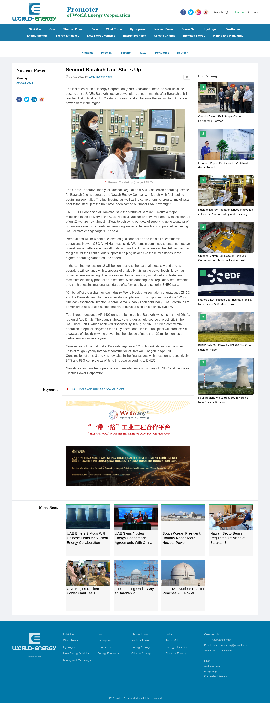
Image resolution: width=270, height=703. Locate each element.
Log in (239, 12)
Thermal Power (73, 29)
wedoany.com (212, 666)
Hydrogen (211, 29)
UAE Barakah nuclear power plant (97, 389)
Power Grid (189, 29)
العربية (143, 52)
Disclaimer (226, 650)
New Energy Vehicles (101, 35)
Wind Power (114, 29)
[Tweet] (191, 12)
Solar (94, 29)
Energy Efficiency (67, 35)
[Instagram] (198, 12)
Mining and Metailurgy (228, 35)
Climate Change (164, 35)
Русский (107, 52)
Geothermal (233, 29)
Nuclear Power (164, 29)
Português (162, 52)
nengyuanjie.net (213, 671)
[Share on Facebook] (19, 99)
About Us (209, 650)
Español (126, 52)
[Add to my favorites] (186, 77)
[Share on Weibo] (41, 99)
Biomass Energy (194, 35)
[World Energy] (71, 12)
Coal (52, 29)
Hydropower (138, 29)
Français (87, 52)
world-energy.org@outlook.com (230, 645)
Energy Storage (37, 35)
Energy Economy (134, 35)
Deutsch (182, 52)
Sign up (252, 12)
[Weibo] (206, 12)
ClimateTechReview (215, 676)
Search (218, 12)
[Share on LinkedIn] (34, 99)
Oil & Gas (35, 29)
